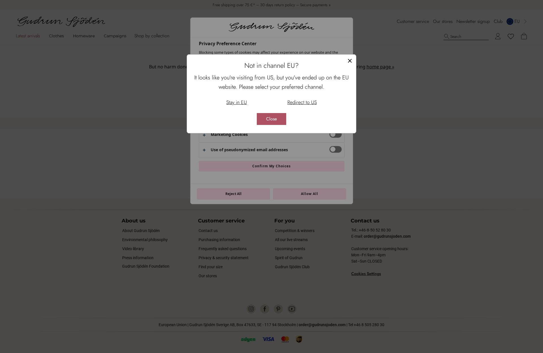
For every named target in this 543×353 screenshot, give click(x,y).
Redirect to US (302, 102)
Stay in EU (236, 102)
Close (271, 119)
